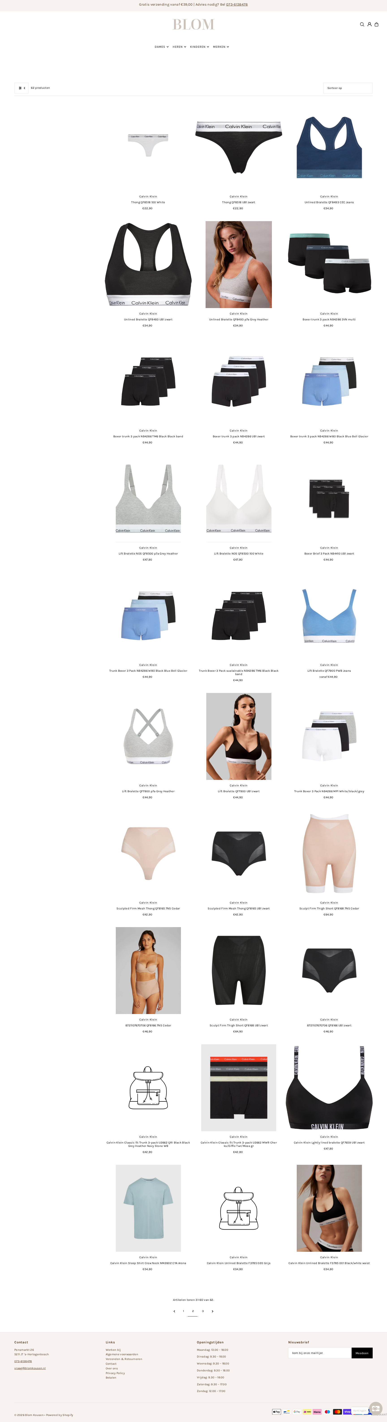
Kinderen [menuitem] (198, 46)
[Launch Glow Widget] (376, 1408)
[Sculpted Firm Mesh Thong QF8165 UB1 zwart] (238, 853)
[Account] (370, 24)
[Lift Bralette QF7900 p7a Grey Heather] (148, 736)
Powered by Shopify (59, 1415)
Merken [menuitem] (219, 46)
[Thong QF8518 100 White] (148, 147)
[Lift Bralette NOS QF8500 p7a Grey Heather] (148, 498)
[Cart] (376, 24)
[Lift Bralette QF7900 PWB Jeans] (329, 615)
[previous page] (174, 1311)
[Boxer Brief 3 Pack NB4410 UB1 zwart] (329, 498)
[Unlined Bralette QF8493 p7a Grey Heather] (238, 264)
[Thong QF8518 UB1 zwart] (238, 147)
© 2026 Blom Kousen (29, 1415)
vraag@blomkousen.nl (30, 1368)
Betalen (111, 1377)
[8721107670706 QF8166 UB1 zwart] (329, 970)
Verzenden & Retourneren (124, 1359)
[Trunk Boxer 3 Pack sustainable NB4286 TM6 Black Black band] (238, 615)
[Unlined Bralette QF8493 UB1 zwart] (148, 264)
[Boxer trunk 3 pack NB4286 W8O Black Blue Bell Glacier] (329, 381)
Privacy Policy (115, 1373)
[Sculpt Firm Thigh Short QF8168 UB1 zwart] (238, 970)
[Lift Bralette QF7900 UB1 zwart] (238, 736)
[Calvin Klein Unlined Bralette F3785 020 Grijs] (238, 1208)
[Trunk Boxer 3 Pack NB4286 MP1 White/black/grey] (329, 736)
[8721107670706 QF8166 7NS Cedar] (148, 970)
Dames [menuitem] (160, 46)
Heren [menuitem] (178, 46)
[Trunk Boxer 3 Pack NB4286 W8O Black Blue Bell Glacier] (148, 615)
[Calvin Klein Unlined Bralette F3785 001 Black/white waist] (329, 1208)
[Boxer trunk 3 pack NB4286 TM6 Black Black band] (148, 381)
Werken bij (113, 1349)
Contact (111, 1363)
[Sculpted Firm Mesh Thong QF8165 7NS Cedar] (148, 853)
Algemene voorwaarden (122, 1354)
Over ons (112, 1368)
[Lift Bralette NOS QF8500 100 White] (238, 498)
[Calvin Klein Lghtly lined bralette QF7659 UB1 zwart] (329, 1087)
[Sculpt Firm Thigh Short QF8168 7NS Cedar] (329, 853)
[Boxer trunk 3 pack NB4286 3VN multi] (329, 264)
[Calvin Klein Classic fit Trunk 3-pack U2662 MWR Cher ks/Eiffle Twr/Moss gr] (238, 1087)
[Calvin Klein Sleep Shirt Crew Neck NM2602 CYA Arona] (148, 1208)
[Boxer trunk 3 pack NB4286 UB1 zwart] (238, 381)
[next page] (212, 1311)
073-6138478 (237, 4)
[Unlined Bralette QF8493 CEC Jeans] (329, 147)
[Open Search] (362, 24)
